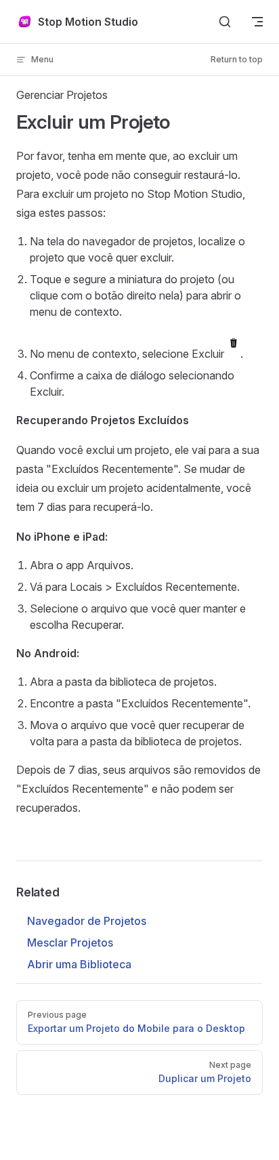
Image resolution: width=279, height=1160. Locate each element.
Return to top (237, 59)
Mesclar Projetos (70, 942)
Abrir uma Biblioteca (79, 964)
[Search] (225, 21)
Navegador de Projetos (86, 921)
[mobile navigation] (257, 21)
